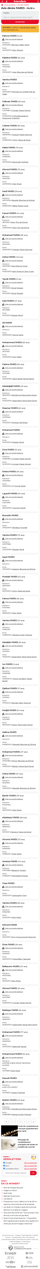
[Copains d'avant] (10, 1262)
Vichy (14, 357)
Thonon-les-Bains (19, 679)
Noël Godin (8, 1193)
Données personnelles (8, 1239)
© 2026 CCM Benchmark (20, 1243)
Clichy (15, 140)
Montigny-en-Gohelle (20, 92)
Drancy (14, 725)
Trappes (14, 1093)
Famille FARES (23, 5)
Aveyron (27, 703)
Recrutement (30, 1237)
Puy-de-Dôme (21, 222)
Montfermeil (17, 395)
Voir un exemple (30, 1163)
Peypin (14, 761)
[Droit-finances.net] (29, 1257)
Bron (15, 50)
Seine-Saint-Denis (29, 395)
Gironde (24, 528)
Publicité (35, 1235)
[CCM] (29, 1253)
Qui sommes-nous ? (8, 1235)
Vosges (20, 288)
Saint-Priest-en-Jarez (20, 272)
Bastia (15, 206)
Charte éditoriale (26, 1235)
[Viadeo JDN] (29, 1262)
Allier (19, 357)
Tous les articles (16, 1237)
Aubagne (15, 569)
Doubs (22, 870)
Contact (8, 1237)
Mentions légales (15, 1241)
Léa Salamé (8, 1199)
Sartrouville (16, 162)
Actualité (8, 1163)
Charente (15, 118)
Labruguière (17, 896)
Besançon (15, 870)
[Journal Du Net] (10, 1257)
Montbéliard (17, 876)
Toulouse (15, 135)
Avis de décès (10, 5)
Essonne (32, 937)
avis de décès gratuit (28, 27)
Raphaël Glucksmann (12, 1196)
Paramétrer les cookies (23, 1239)
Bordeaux (16, 528)
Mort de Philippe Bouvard (13, 1188)
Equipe (18, 1235)
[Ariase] (10, 1266)
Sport (7, 1166)
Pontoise (15, 423)
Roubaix (14, 315)
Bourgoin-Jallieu (18, 45)
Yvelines (25, 162)
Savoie (23, 1047)
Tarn (24, 896)
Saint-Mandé (18, 379)
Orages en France (10, 1190)
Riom (13, 222)
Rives (14, 854)
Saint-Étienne (17, 266)
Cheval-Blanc (18, 959)
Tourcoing (16, 508)
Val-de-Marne (28, 379)
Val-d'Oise (23, 423)
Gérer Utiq (35, 1239)
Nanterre (14, 832)
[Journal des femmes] (10, 1253)
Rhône (20, 50)
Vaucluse (26, 959)
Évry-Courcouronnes (20, 937)
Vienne (15, 335)
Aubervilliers (17, 401)
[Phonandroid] (29, 1266)
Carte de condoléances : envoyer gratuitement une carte (28, 1128)
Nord (20, 315)
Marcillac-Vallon (17, 703)
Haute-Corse (23, 206)
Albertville (16, 1047)
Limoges (15, 111)
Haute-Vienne (24, 111)
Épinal (14, 288)
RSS (24, 1237)
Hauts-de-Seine (24, 140)
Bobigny (15, 766)
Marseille (15, 200)
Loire (25, 266)
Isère (27, 45)
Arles (15, 72)
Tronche (17, 486)
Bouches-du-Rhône (24, 72)
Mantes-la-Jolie (19, 635)
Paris (15, 184)
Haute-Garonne (26, 135)
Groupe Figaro (25, 1241)
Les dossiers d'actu (12, 1169)
